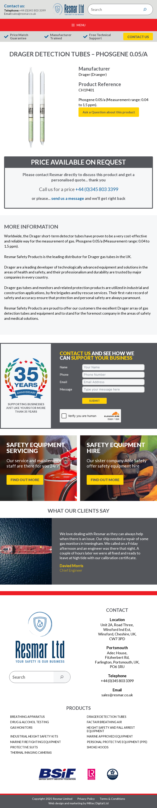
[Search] (145, 9)
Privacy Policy (86, 798)
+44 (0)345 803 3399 (32, 10)
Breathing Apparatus (27, 716)
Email (63, 382)
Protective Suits (24, 747)
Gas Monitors (21, 727)
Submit (94, 400)
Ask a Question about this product (109, 112)
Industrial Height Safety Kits (34, 736)
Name (63, 367)
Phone (64, 374)
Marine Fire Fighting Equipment (35, 742)
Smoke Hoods (98, 747)
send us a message (67, 198)
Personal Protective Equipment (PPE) (117, 742)
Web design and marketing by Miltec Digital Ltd (78, 803)
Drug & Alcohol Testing (29, 722)
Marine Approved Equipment (110, 736)
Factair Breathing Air (104, 722)
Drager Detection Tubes (106, 716)
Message (66, 389)
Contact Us (138, 37)
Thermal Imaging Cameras (31, 752)
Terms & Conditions (112, 798)
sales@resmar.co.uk (24, 13)
